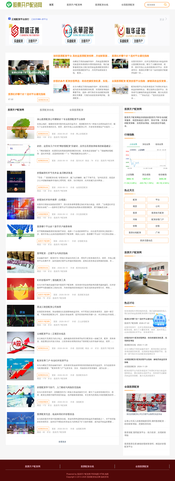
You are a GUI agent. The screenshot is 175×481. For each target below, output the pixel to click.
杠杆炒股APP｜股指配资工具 (51, 280)
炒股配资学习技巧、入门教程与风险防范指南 (59, 387)
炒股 (158, 225)
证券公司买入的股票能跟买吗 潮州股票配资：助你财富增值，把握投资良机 (145, 422)
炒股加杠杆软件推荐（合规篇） (52, 199)
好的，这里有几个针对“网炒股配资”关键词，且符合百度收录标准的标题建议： (75, 145)
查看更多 (62, 441)
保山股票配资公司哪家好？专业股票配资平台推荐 (61, 119)
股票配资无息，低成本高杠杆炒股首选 (55, 414)
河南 (135, 219)
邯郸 (135, 225)
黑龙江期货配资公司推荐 (49, 306)
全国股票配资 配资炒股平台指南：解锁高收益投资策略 (140, 80)
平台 (158, 199)
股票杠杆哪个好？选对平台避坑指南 (26, 94)
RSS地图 (95, 474)
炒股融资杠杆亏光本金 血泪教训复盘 (55, 172)
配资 (135, 199)
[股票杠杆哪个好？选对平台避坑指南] (28, 72)
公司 (158, 206)
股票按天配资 (157, 212)
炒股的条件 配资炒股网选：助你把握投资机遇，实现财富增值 (85, 80)
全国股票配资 (128, 4)
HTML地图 (104, 474)
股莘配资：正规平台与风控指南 (52, 253)
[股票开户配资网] (23, 4)
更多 (162, 19)
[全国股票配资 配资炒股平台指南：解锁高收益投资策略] (120, 88)
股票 (135, 212)
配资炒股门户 (157, 219)
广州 (158, 232)
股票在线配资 (135, 232)
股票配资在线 (101, 4)
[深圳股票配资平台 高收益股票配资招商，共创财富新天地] (61, 63)
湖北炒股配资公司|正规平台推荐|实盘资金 (144, 414)
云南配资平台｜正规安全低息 (51, 333)
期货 (135, 206)
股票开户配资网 (74, 4)
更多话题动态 (146, 240)
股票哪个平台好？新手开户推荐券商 (54, 226)
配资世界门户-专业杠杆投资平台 (52, 360)
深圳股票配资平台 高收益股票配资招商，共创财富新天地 (82, 55)
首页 (51, 4)
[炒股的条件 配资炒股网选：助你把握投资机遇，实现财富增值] (61, 88)
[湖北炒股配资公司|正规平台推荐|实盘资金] (146, 402)
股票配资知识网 (93, 476)
